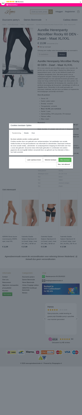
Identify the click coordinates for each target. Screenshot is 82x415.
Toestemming (16, 133)
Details (26, 133)
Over (33, 133)
